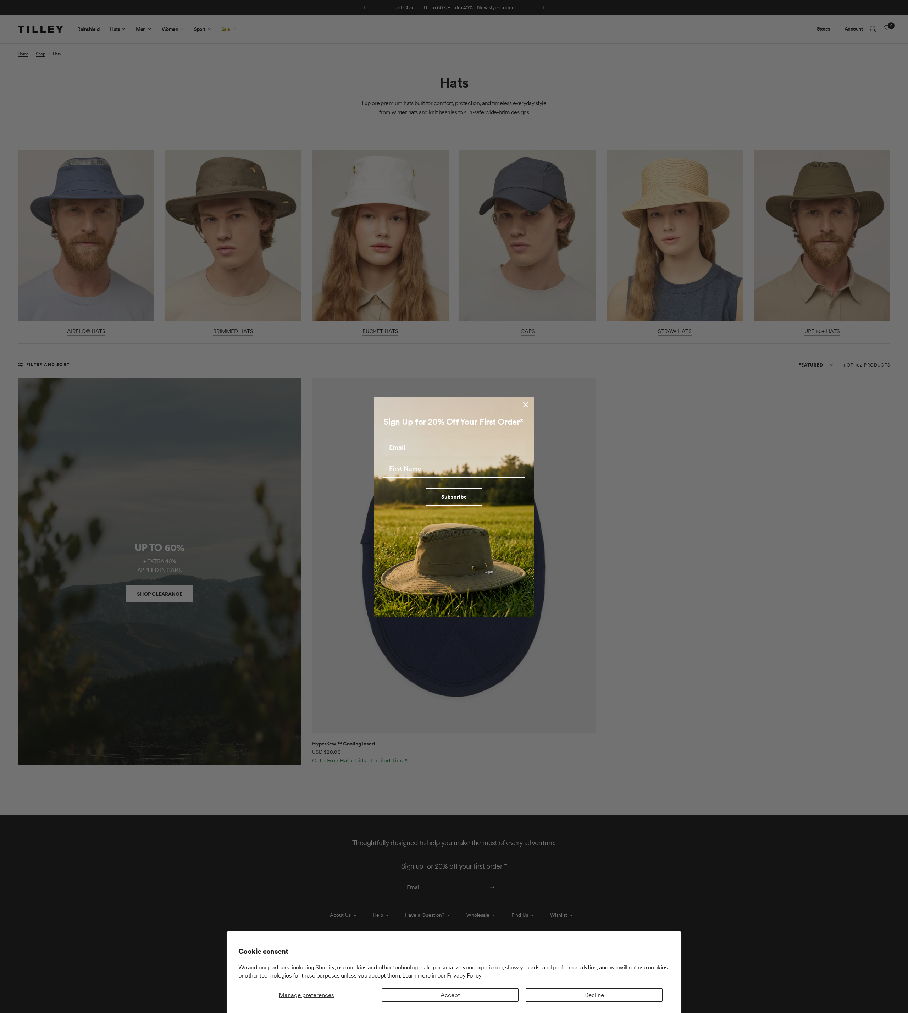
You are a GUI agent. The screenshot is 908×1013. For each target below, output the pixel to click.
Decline (594, 994)
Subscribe (454, 497)
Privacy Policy (464, 975)
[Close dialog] (525, 405)
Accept (450, 994)
